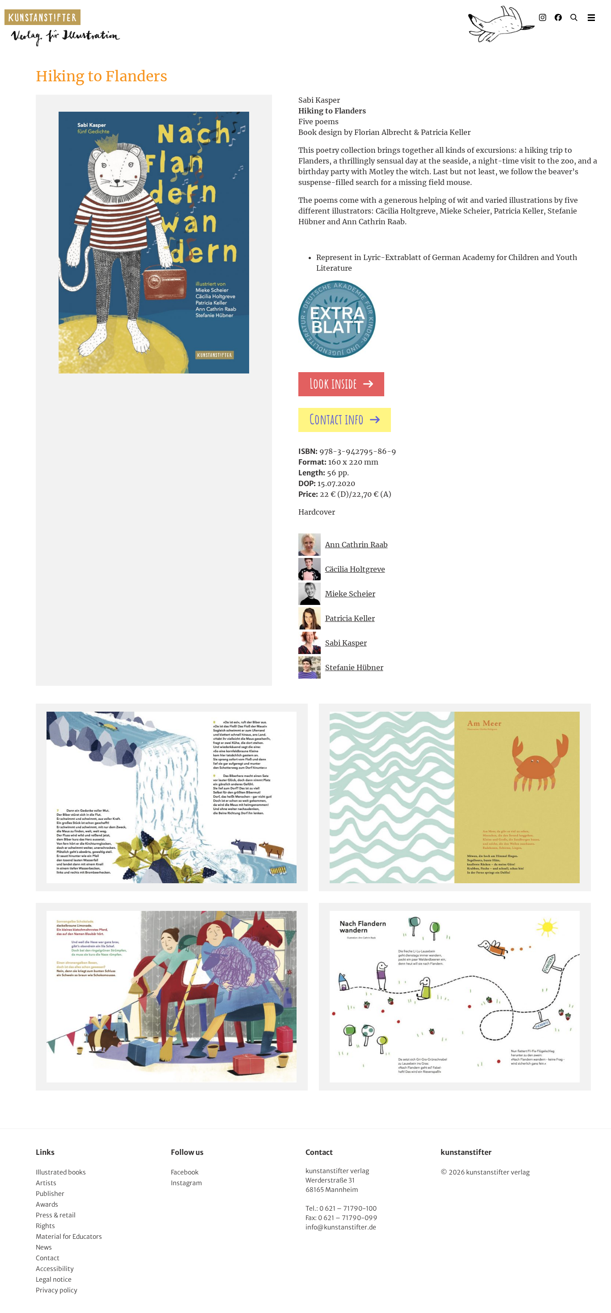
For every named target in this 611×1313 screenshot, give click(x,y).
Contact (47, 1258)
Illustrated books (61, 1172)
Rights (45, 1226)
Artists (46, 1183)
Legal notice (54, 1279)
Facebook (185, 1172)
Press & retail (56, 1215)
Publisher (50, 1194)
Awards (47, 1204)
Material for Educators (69, 1237)
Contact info (337, 420)
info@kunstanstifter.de (341, 1227)
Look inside (333, 384)
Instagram (186, 1183)
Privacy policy (56, 1290)
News (44, 1247)
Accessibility (55, 1269)
